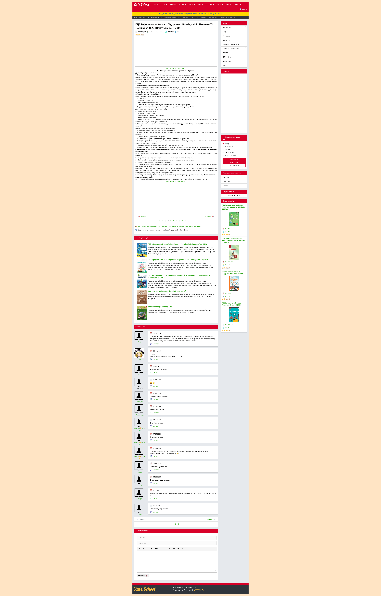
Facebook (226, 177)
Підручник (163, 226)
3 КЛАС (172, 4)
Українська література (231, 44)
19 (191, 221)
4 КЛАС (182, 4)
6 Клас (151, 32)
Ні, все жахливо (230, 156)
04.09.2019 (228, 324)
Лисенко (182, 226)
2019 (158, 226)
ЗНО (224, 65)
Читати (225, 53)
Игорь (140, 342)
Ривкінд (176, 226)
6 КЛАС (200, 4)
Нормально (228, 147)
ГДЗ (139, 226)
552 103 (227, 296)
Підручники (227, 27)
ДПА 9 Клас (227, 61)
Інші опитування (234, 166)
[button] (139, 549)
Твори (225, 32)
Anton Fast (139, 415)
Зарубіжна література (231, 48)
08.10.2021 (228, 293)
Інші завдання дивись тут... (176, 69)
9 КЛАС (228, 4)
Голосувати (234, 159)
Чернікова (189, 226)
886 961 (227, 231)
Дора (140, 485)
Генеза (170, 226)
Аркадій (140, 402)
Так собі (227, 150)
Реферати (226, 36)
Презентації (227, 40)
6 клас (144, 226)
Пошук (244, 9)
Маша (140, 472)
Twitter (225, 186)
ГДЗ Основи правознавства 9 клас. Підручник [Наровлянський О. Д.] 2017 (233, 240)
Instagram (226, 181)
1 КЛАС (154, 4)
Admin (140, 359)
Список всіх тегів (234, 195)
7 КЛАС (210, 4)
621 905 (227, 265)
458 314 (228, 327)
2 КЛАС (163, 4)
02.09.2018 (228, 228)
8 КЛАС (219, 4)
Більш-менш (229, 153)
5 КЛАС (191, 4)
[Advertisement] (176, 51)
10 (185, 221)
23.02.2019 (229, 262)
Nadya (140, 499)
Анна (139, 514)
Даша (140, 375)
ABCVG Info (198, 590)
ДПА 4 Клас (227, 57)
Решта (237, 4)
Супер (226, 144)
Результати (234, 162)
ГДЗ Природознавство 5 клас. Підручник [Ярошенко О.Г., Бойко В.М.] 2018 (233, 207)
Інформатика (160, 32)
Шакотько (197, 226)
